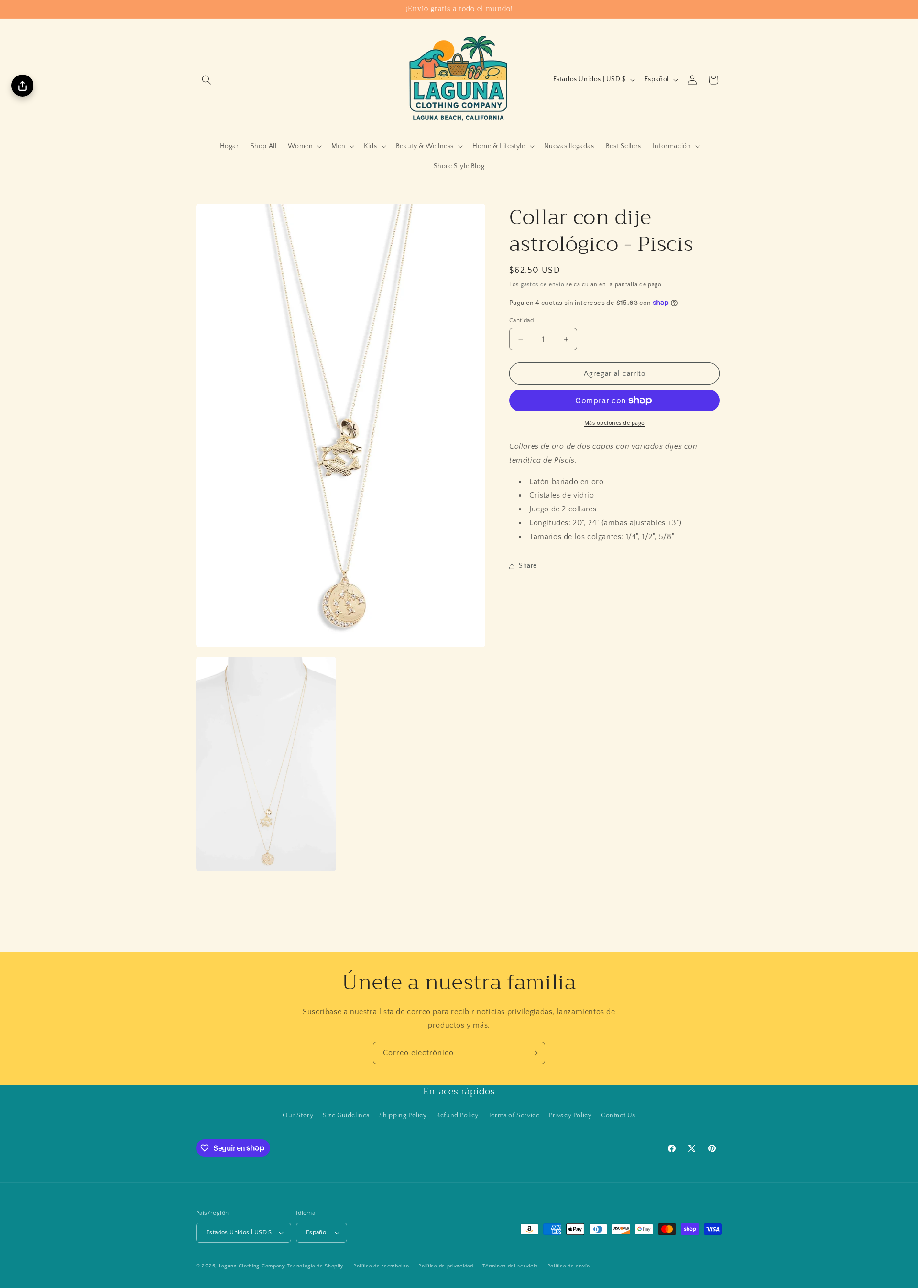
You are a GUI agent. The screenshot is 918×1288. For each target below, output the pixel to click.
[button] (206, 79)
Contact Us (618, 1115)
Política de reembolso (381, 1266)
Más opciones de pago (614, 423)
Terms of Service (514, 1115)
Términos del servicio (510, 1266)
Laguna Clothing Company (252, 1266)
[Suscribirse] (534, 1053)
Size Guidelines (346, 1115)
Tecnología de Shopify (315, 1266)
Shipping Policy (403, 1115)
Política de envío (568, 1266)
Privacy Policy (570, 1115)
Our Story (298, 1115)
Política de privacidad (445, 1266)
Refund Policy (457, 1115)
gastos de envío (543, 284)
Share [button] (528, 566)
